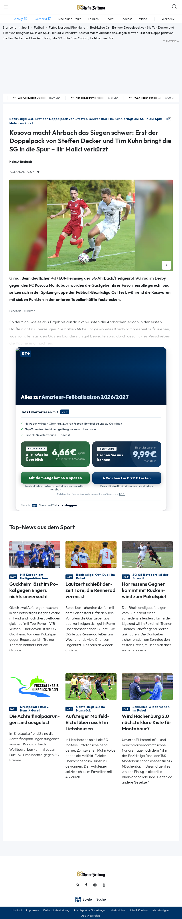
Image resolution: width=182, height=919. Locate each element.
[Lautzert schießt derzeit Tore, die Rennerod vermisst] (90, 554)
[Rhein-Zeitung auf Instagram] (95, 885)
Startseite (9, 27)
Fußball (39, 27)
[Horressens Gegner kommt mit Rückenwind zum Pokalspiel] (147, 554)
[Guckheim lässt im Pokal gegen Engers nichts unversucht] (34, 554)
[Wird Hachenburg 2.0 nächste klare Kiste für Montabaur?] (147, 686)
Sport (25, 27)
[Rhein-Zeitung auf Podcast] (104, 885)
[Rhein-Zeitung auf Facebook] (86, 885)
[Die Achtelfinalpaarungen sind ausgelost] (34, 686)
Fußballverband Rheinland (67, 27)
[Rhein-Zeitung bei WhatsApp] (77, 885)
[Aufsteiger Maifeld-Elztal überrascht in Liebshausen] (90, 686)
